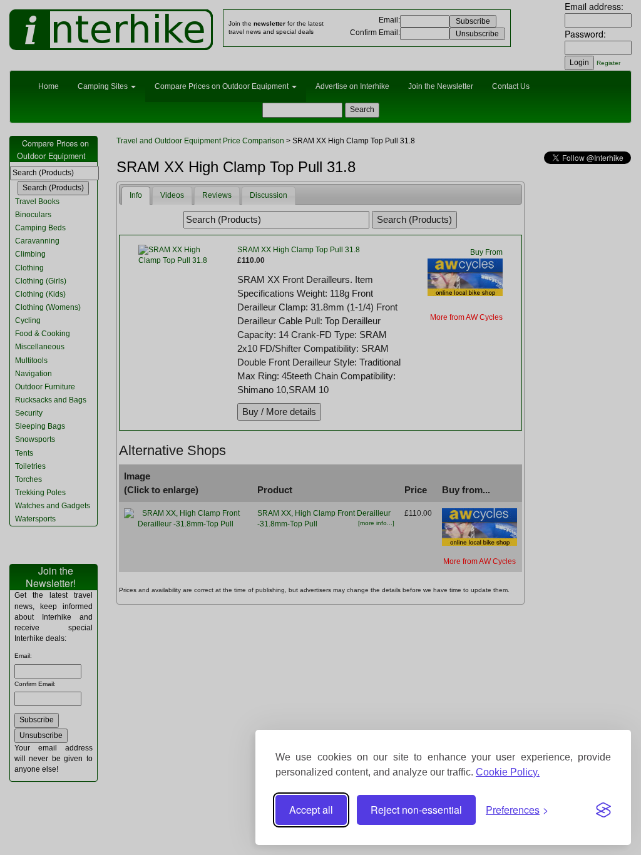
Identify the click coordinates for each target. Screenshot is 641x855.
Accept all (311, 809)
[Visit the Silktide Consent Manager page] (603, 809)
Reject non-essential (416, 809)
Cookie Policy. (508, 772)
